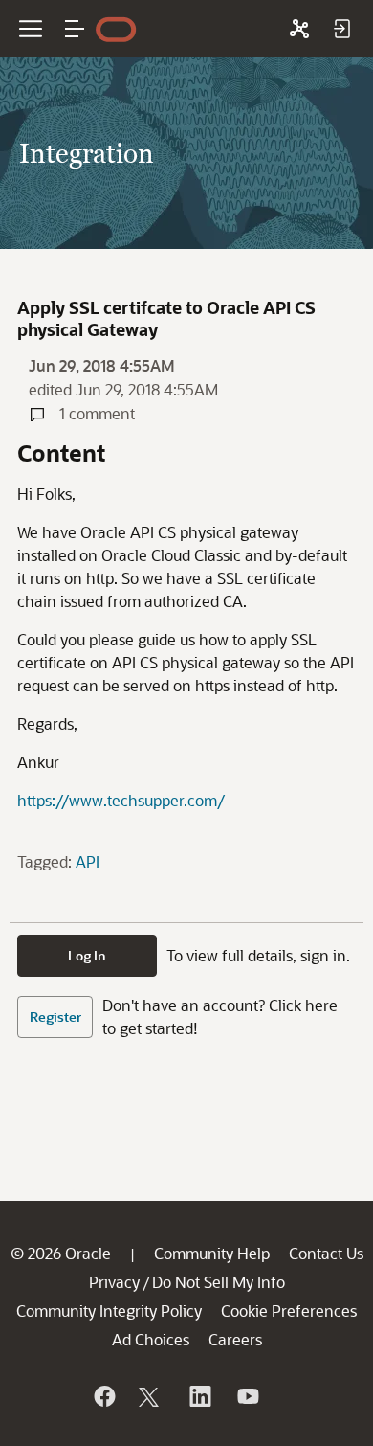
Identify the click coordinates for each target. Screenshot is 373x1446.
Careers (235, 1339)
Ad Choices (150, 1339)
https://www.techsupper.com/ (121, 800)
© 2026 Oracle (61, 1253)
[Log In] (341, 28)
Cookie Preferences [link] (289, 1310)
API (87, 861)
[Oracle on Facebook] (103, 1396)
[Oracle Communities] (299, 28)
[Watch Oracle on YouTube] (246, 1396)
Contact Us (326, 1253)
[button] (75, 29)
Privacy (114, 1282)
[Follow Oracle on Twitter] (151, 1396)
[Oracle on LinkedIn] (198, 1396)
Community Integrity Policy (109, 1310)
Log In (87, 955)
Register (55, 1016)
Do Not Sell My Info (218, 1282)
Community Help (212, 1253)
